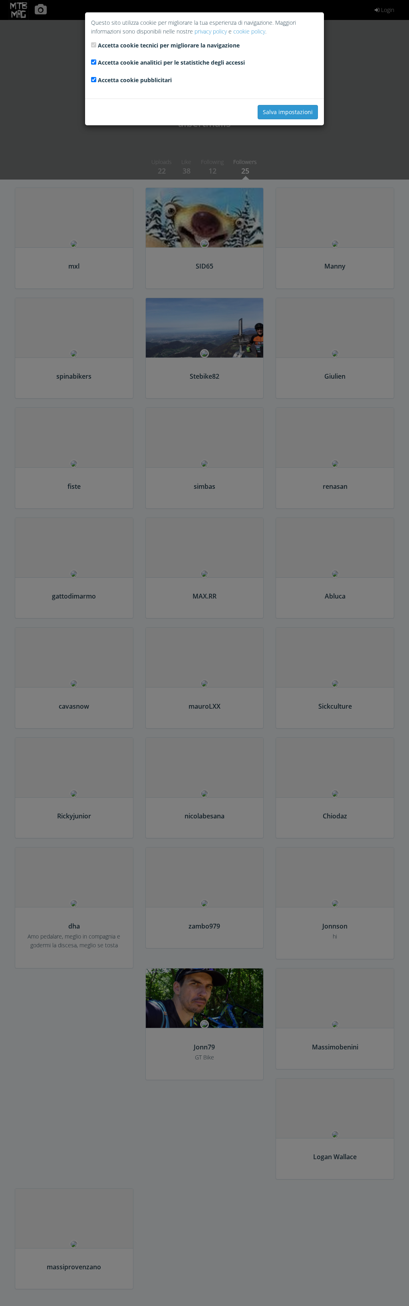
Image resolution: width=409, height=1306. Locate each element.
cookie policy (249, 31)
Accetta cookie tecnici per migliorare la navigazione (169, 45)
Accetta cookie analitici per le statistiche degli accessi (171, 62)
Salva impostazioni (288, 112)
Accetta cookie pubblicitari (135, 80)
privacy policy (211, 31)
